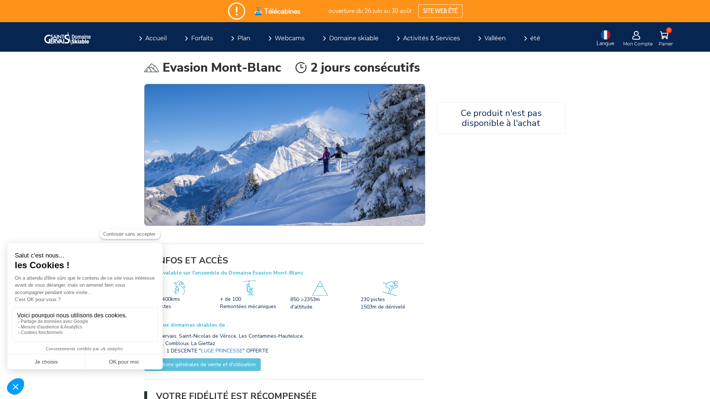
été (535, 38)
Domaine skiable (354, 38)
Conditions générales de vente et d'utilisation (202, 364)
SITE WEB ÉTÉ (440, 10)
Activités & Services (431, 38)
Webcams (290, 38)
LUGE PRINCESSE (222, 350)
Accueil (156, 38)
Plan (243, 38)
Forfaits (202, 38)
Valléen (495, 38)
